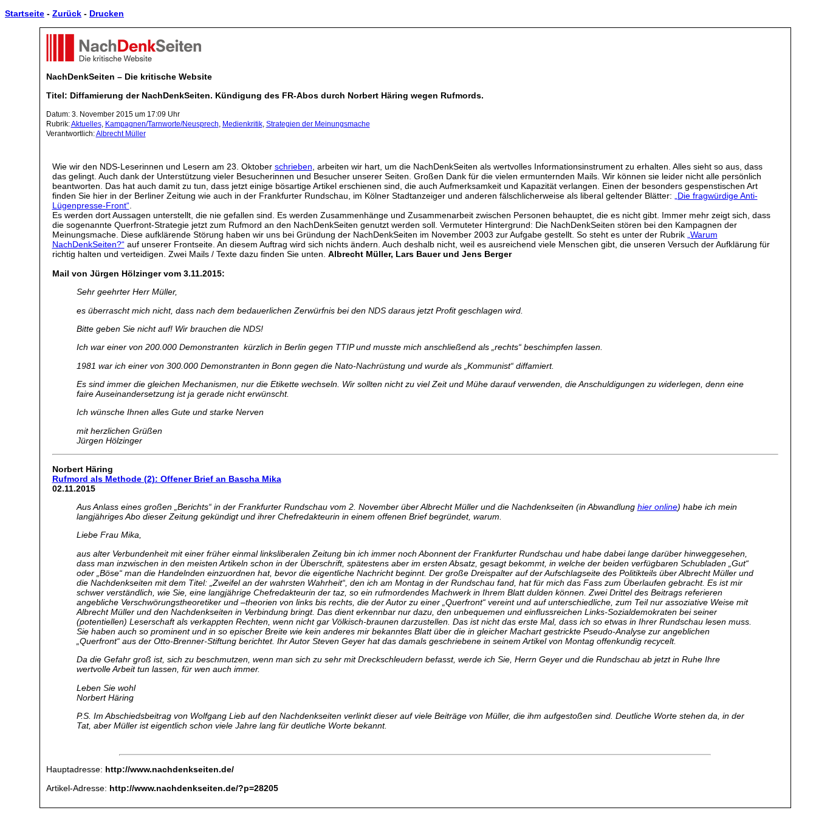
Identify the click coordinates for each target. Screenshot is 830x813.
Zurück (66, 13)
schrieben (293, 166)
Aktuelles (86, 124)
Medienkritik (242, 124)
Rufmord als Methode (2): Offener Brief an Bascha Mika (166, 479)
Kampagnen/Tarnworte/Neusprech (162, 124)
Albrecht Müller (121, 133)
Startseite (24, 13)
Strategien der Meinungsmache (318, 124)
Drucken (106, 13)
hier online (657, 507)
